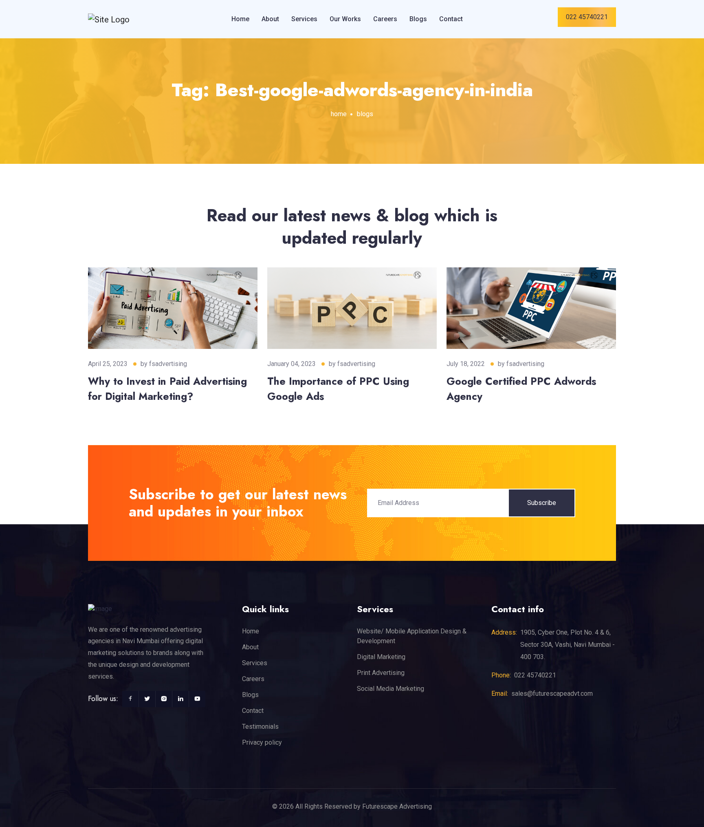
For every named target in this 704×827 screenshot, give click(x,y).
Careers (385, 19)
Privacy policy (262, 742)
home (339, 114)
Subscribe (541, 503)
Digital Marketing (381, 657)
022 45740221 (587, 17)
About (270, 19)
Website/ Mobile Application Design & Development (411, 636)
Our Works (345, 19)
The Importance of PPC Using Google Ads (338, 389)
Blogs (418, 19)
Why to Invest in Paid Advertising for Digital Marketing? (167, 389)
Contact (451, 19)
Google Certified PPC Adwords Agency (521, 389)
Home (240, 19)
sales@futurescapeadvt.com (552, 693)
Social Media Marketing (390, 688)
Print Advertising (381, 673)
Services (304, 19)
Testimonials (260, 726)
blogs (365, 114)
